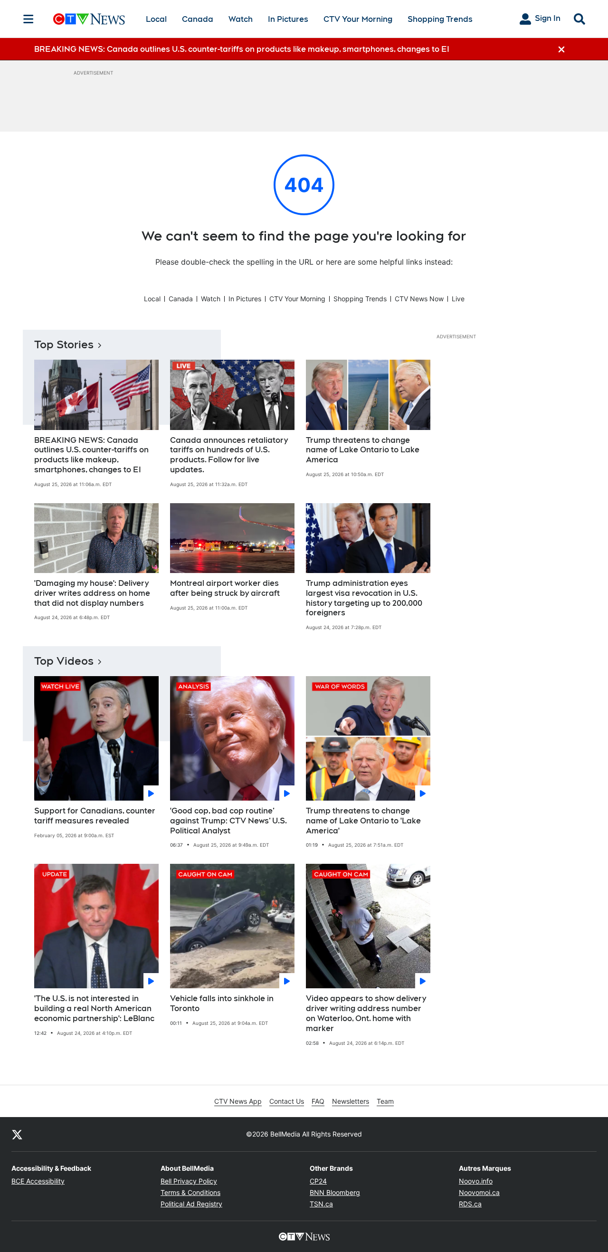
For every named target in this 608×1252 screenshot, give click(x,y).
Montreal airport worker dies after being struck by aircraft (225, 588)
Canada (197, 19)
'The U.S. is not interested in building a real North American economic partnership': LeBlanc (94, 1008)
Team (385, 1101)
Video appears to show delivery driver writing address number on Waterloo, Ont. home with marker (366, 1013)
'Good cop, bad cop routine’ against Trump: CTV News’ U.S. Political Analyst (228, 820)
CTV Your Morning (357, 19)
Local (156, 19)
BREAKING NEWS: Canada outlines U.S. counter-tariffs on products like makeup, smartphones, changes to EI (91, 455)
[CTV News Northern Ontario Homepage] (89, 19)
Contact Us (286, 1101)
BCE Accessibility (38, 1181)
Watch (240, 19)
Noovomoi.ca (479, 1192)
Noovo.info (476, 1181)
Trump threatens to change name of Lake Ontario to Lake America (362, 450)
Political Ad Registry (191, 1204)
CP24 (318, 1181)
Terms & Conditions (190, 1192)
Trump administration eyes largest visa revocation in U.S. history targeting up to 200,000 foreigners (364, 598)
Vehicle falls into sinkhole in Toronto (222, 1003)
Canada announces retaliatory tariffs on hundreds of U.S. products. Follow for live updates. (229, 455)
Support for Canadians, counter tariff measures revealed (94, 815)
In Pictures (288, 19)
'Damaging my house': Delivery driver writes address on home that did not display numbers (92, 593)
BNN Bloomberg (335, 1192)
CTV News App (238, 1101)
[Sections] (28, 19)
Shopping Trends (440, 19)
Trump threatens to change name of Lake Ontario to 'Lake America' (363, 820)
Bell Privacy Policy (189, 1181)
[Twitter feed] (17, 1134)
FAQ (318, 1101)
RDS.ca (470, 1204)
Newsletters (350, 1101)
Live (458, 299)
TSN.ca (321, 1204)
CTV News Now (419, 299)
